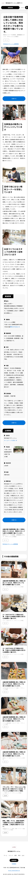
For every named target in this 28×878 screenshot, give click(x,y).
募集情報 (10, 7)
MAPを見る (14, 327)
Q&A (23, 855)
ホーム (5, 855)
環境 (19, 855)
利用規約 (14, 864)
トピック (11, 855)
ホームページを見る (10, 440)
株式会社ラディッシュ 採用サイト (14, 3)
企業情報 (8, 430)
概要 (15, 855)
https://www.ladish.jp (14, 870)
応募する (14, 98)
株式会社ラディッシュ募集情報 (11, 44)
